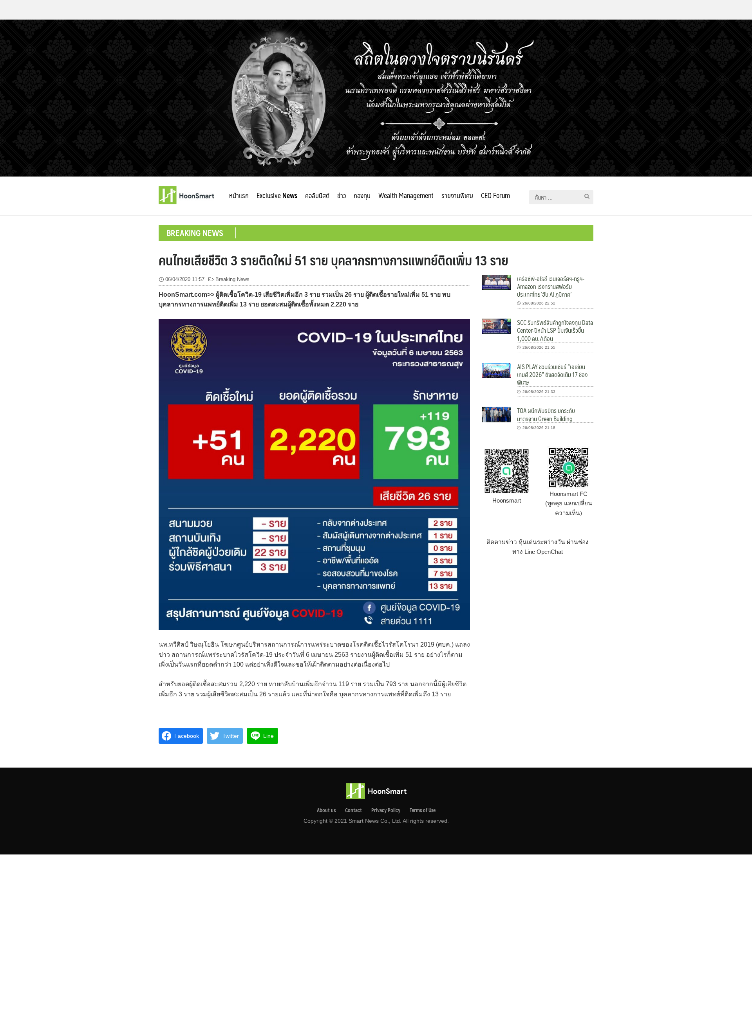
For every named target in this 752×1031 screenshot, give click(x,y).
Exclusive (277, 195)
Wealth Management (406, 195)
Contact (353, 810)
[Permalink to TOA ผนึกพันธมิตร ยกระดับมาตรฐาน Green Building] (496, 414)
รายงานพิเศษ (457, 195)
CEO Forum (495, 195)
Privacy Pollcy (385, 810)
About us (326, 810)
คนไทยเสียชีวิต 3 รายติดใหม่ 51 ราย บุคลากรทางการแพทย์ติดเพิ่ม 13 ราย (333, 260)
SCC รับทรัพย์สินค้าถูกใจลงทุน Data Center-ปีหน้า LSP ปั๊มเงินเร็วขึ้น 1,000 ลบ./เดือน (555, 330)
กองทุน (362, 195)
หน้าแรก (239, 195)
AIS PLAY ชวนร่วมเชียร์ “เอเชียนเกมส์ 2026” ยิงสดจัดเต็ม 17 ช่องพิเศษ (552, 374)
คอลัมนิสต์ (317, 195)
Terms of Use (423, 810)
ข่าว (341, 195)
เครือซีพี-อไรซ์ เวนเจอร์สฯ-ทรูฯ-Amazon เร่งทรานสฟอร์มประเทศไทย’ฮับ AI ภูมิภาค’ (550, 286)
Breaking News (232, 279)
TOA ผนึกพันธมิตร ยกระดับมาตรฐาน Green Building (546, 414)
